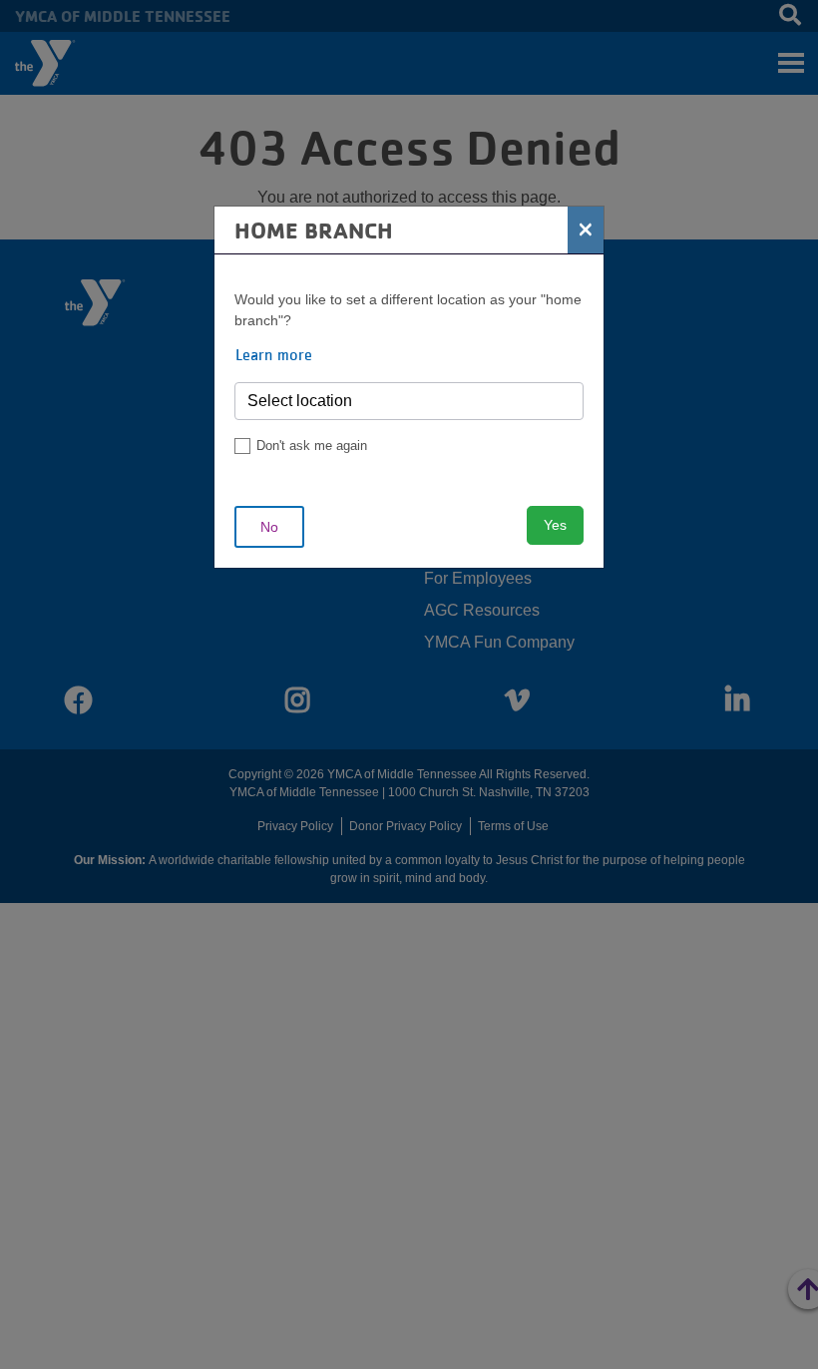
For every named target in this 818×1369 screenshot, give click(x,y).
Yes (555, 525)
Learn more (273, 354)
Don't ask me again (311, 445)
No (269, 527)
